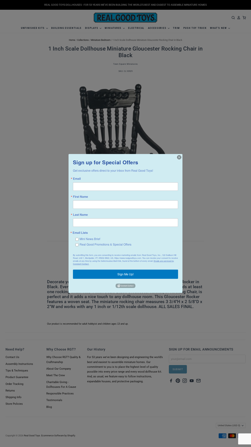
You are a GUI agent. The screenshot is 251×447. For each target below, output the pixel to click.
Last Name (80, 214)
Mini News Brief (90, 239)
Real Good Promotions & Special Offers (105, 244)
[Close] (179, 157)
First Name (80, 196)
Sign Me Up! (125, 274)
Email (77, 178)
